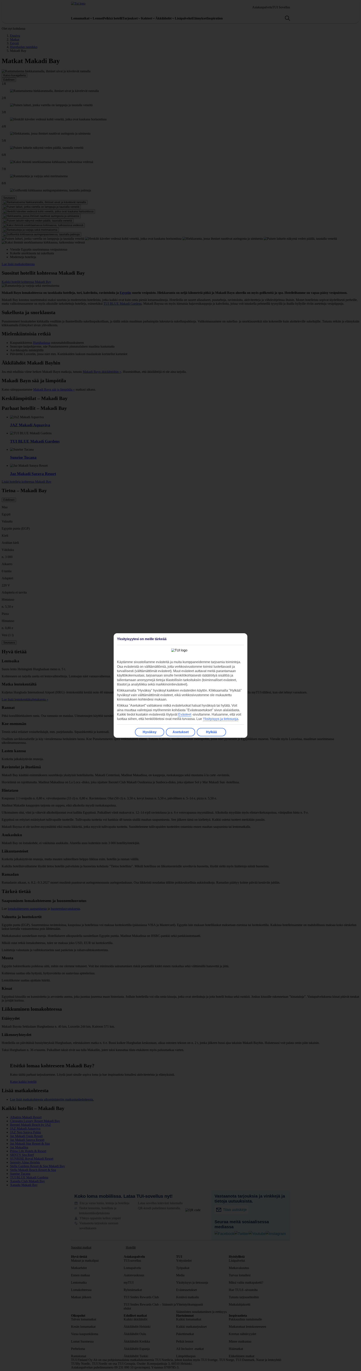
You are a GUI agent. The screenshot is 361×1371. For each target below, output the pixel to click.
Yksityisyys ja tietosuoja (220, 719)
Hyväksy (149, 732)
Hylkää (211, 732)
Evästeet (184, 714)
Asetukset (181, 732)
